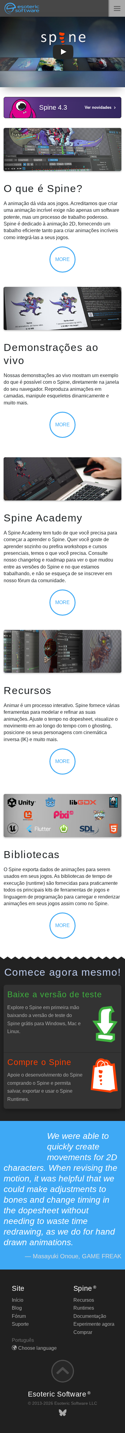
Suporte (20, 1324)
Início (17, 1300)
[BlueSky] (62, 1413)
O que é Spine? (43, 188)
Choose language (37, 1348)
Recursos (28, 690)
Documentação (89, 1316)
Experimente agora (93, 1324)
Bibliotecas (32, 854)
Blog (17, 1308)
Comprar (82, 1332)
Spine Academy (43, 518)
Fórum (19, 1316)
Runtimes (83, 1308)
